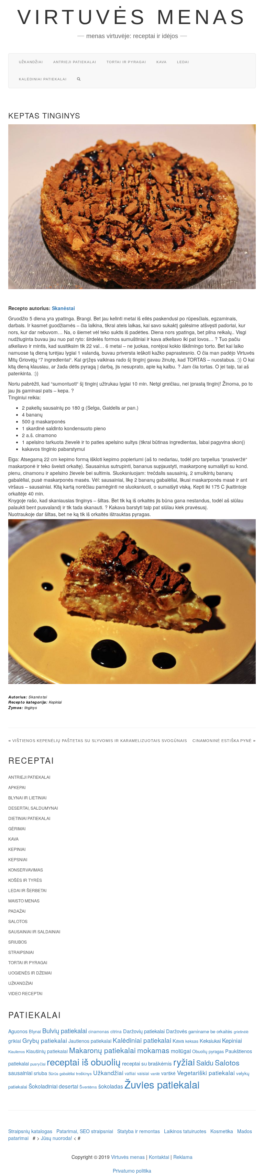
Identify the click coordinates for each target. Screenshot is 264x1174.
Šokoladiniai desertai (53, 1086)
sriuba (40, 1073)
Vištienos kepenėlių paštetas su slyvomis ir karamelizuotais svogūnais (99, 741)
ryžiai (184, 1061)
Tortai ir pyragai (126, 62)
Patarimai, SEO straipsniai (84, 1131)
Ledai (183, 62)
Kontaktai (159, 1156)
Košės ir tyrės (25, 880)
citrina (116, 1031)
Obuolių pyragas (208, 1051)
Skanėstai (63, 308)
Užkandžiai (31, 62)
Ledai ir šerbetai (27, 890)
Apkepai (16, 787)
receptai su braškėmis (147, 1063)
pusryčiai (37, 1064)
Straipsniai (21, 952)
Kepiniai (55, 702)
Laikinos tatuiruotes (185, 1131)
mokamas (153, 1050)
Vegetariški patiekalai (206, 1072)
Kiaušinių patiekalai (47, 1051)
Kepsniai (17, 859)
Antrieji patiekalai (74, 62)
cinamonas (98, 1031)
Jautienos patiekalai (89, 1040)
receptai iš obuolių (84, 1061)
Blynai (35, 1031)
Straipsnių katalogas (30, 1131)
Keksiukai (210, 1040)
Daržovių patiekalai (144, 1031)
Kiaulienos (16, 1051)
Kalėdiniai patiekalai (43, 79)
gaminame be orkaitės (210, 1031)
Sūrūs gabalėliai (61, 1073)
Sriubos (17, 942)
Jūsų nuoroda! (56, 1138)
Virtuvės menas (132, 17)
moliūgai (181, 1051)
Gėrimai (16, 828)
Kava (161, 62)
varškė (168, 1073)
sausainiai (20, 1072)
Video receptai (25, 993)
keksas (191, 1041)
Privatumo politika (132, 1170)
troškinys (84, 1073)
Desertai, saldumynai (33, 808)
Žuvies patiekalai (162, 1084)
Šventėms (88, 1087)
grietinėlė (241, 1031)
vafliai (130, 1073)
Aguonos (18, 1031)
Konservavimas (25, 870)
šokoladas (110, 1086)
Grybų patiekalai (44, 1040)
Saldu (204, 1063)
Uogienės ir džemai (30, 973)
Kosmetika (221, 1131)
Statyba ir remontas (138, 1131)
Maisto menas (24, 900)
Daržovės (176, 1031)
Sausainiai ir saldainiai (34, 931)
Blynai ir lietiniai (27, 797)
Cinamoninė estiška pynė (222, 741)
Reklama (182, 1156)
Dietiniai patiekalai (29, 818)
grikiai (14, 1040)
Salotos (18, 921)
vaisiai (143, 1073)
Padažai (16, 911)
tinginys (30, 707)
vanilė (155, 1073)
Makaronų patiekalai (102, 1050)
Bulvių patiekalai (64, 1030)
